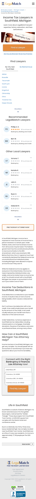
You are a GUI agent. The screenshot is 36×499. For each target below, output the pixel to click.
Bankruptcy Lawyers (6, 10)
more (28, 444)
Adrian (4, 74)
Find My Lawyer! (18, 388)
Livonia (4, 87)
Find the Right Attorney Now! (18, 227)
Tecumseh (6, 81)
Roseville (5, 77)
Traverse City (6, 100)
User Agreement (18, 469)
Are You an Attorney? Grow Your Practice (18, 54)
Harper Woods (7, 103)
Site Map (18, 473)
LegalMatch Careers (18, 475)
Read (26, 444)
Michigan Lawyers (19, 10)
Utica (4, 97)
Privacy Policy (18, 471)
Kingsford (5, 90)
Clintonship (6, 93)
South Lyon (6, 84)
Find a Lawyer (18, 47)
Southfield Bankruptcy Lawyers (9, 11)
